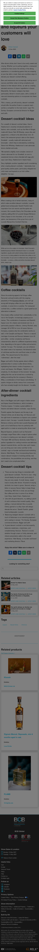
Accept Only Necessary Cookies (19, 18)
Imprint (16, 10)
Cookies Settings (19, 13)
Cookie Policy (22, 10)
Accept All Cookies (19, 23)
